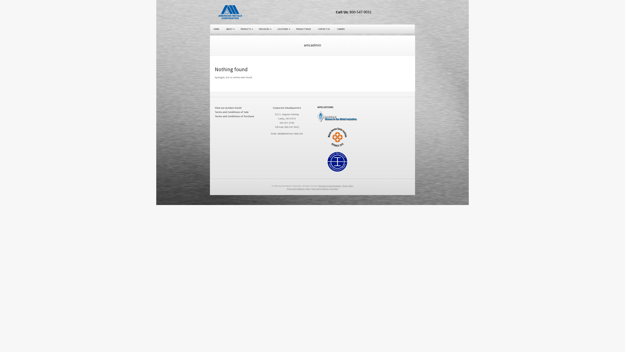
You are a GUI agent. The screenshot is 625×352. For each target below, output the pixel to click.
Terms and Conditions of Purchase (324, 188)
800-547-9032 (353, 12)
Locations (283, 29)
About (229, 29)
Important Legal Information (330, 185)
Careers (341, 29)
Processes (264, 29)
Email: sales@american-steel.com (287, 133)
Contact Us (324, 29)
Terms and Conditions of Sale (298, 188)
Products (246, 29)
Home (216, 29)
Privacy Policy (348, 185)
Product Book (303, 29)
